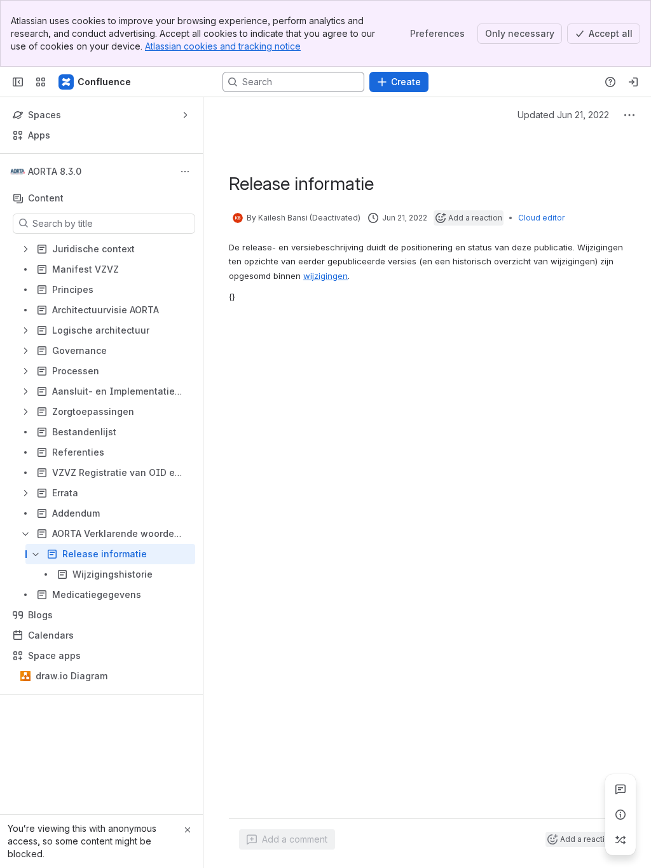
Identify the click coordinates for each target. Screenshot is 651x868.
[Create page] (620, 840)
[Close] (187, 829)
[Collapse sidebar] (18, 82)
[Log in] (633, 82)
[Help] (610, 82)
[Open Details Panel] (620, 814)
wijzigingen (325, 276)
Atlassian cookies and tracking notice (223, 46)
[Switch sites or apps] (41, 82)
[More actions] (185, 171)
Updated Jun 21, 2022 (563, 114)
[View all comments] (620, 789)
